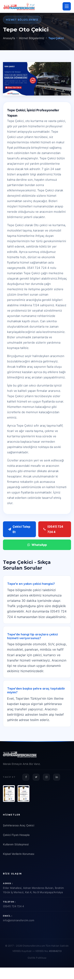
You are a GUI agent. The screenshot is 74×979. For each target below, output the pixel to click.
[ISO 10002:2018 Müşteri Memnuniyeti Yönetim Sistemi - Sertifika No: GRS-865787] (23, 793)
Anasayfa (9, 38)
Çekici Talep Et (21, 529)
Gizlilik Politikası (37, 957)
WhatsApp (39, 545)
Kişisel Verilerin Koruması (18, 853)
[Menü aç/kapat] (67, 6)
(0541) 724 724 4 (55, 529)
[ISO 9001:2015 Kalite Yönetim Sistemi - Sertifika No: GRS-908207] (9, 793)
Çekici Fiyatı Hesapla (16, 834)
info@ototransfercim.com (18, 920)
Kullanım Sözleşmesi (16, 844)
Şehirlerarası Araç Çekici (18, 825)
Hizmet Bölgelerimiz (31, 38)
